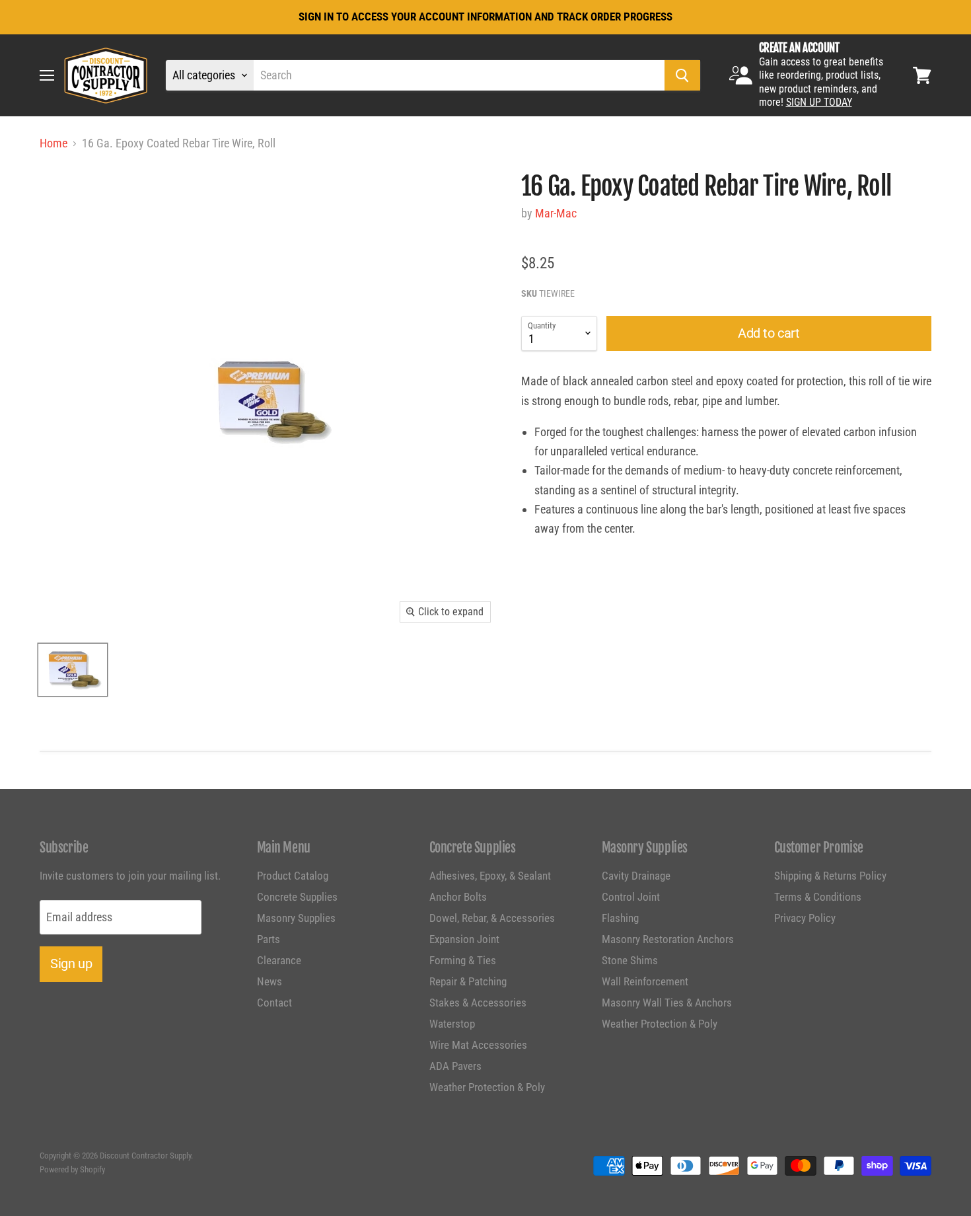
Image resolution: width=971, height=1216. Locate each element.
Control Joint (631, 896)
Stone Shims (630, 960)
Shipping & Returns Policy (830, 875)
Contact (274, 1002)
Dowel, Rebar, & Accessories (492, 918)
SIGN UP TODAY (819, 102)
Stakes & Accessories (477, 1002)
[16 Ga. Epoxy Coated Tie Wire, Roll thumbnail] (72, 670)
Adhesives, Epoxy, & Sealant (490, 875)
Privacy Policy (805, 918)
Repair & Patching (468, 981)
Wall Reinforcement (645, 981)
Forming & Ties (462, 960)
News (269, 981)
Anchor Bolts (458, 896)
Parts (268, 939)
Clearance (279, 960)
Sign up (71, 963)
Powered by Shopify (72, 1169)
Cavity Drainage (636, 875)
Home (53, 143)
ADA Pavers (455, 1066)
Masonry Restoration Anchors (668, 939)
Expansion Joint (464, 939)
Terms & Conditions (817, 896)
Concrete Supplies (297, 896)
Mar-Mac (556, 213)
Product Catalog (292, 875)
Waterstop (452, 1023)
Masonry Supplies (296, 918)
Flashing (620, 918)
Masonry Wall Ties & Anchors (667, 1002)
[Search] (682, 75)
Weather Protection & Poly (487, 1087)
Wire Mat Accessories (478, 1044)
